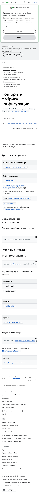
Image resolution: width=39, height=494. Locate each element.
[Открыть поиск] (25, 2)
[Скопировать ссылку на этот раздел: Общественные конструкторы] (22, 222)
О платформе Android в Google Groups (14, 435)
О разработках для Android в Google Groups (16, 438)
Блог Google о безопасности (11, 432)
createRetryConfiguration (14, 186)
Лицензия (23, 479)
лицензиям (16, 378)
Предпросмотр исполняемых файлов (14, 404)
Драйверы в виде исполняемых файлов (14, 411)
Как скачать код (7, 401)
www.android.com (8, 459)
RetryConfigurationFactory (14, 167)
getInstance (8, 203)
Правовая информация (10, 479)
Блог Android (6, 429)
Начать (19, 38)
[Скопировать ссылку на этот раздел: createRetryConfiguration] (28, 256)
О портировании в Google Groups (12, 441)
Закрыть (19, 31)
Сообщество (22, 476)
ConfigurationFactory (18, 111)
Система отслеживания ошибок (12, 469)
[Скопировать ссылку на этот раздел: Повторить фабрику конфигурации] (4, 231)
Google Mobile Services (9, 462)
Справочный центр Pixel (9, 453)
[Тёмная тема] (36, 237)
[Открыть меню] (3, 2)
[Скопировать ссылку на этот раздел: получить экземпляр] (23, 333)
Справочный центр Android (11, 450)
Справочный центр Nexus (10, 456)
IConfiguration (10, 181)
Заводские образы (8, 408)
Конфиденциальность (10, 482)
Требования (5, 398)
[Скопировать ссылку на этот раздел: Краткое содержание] (30, 155)
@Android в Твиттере (8, 422)
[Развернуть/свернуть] (13, 67)
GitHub (4, 414)
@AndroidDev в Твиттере (10, 425)
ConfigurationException (13, 322)
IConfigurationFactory (12, 209)
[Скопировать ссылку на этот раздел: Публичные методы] (27, 250)
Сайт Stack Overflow (8, 466)
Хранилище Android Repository (12, 395)
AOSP (3, 63)
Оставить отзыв (25, 482)
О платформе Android (9, 476)
